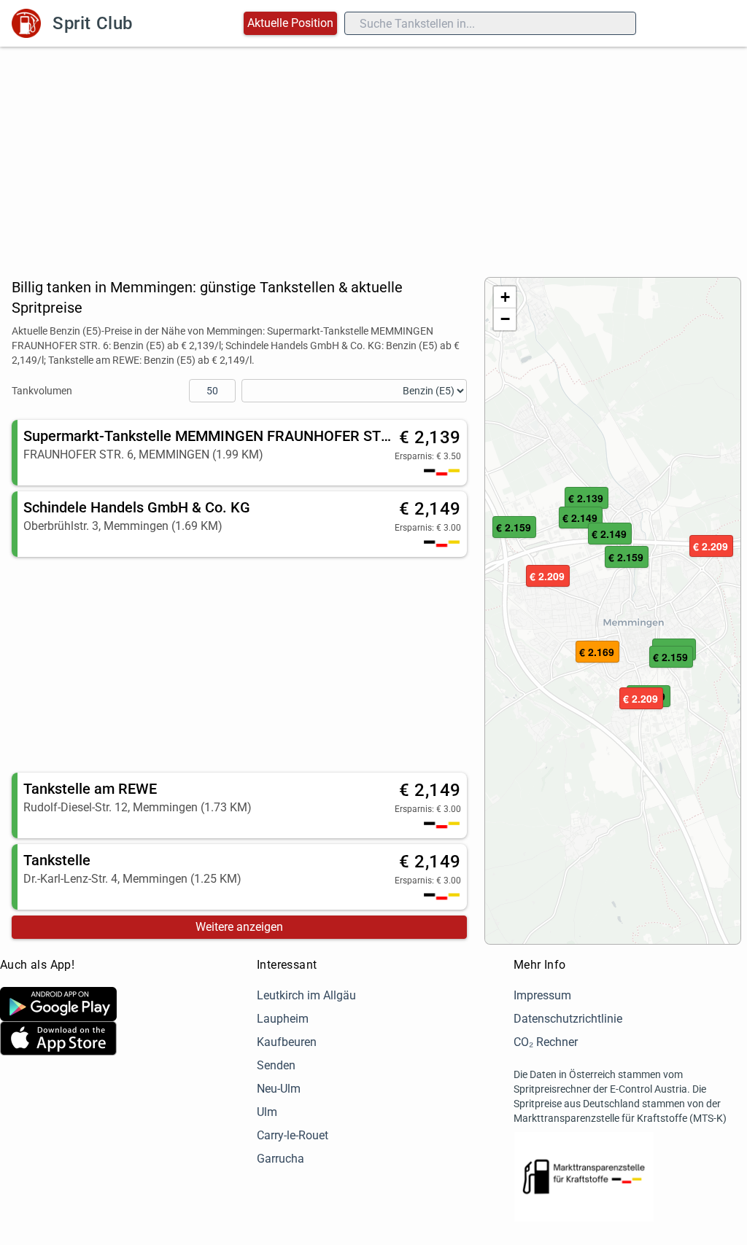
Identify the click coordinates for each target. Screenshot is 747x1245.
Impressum (542, 995)
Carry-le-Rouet (292, 1135)
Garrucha (280, 1159)
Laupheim (283, 1019)
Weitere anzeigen (239, 927)
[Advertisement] (373, 156)
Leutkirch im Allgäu (306, 995)
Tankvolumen (42, 391)
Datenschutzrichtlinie (568, 1019)
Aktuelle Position (290, 23)
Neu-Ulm (279, 1089)
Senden (276, 1065)
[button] (671, 657)
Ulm (267, 1112)
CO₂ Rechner (546, 1042)
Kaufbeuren (287, 1042)
